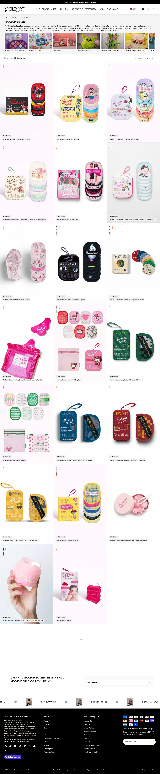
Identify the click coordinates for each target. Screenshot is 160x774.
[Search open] (143, 9)
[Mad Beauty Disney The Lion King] (136, 40)
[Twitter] (25, 746)
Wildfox (14, 733)
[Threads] (29, 746)
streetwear (20, 727)
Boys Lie (17, 731)
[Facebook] (5, 746)
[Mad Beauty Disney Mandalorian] (88, 40)
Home (6, 17)
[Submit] (152, 741)
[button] (19, 58)
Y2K (7, 727)
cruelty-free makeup (50, 30)
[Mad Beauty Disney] (40, 40)
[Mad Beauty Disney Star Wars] (112, 40)
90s (15, 727)
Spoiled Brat (13, 770)
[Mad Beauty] (64, 40)
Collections (14, 17)
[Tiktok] (20, 746)
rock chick (28, 727)
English (144, 770)
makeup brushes (34, 30)
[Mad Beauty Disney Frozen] (16, 40)
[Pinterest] (34, 746)
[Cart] (153, 9)
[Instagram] (10, 746)
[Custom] (5, 751)
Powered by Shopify (23, 770)
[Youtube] (15, 746)
